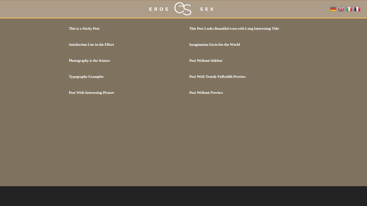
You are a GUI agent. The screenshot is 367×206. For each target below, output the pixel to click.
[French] (357, 8)
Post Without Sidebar (205, 60)
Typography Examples (86, 76)
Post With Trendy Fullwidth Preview (217, 76)
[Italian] (349, 8)
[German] (333, 8)
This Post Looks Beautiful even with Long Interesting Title (234, 28)
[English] (341, 8)
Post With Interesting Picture (91, 92)
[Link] (180, 9)
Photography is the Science (89, 60)
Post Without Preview (206, 92)
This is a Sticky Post (84, 28)
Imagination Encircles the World (214, 44)
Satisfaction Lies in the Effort (91, 44)
